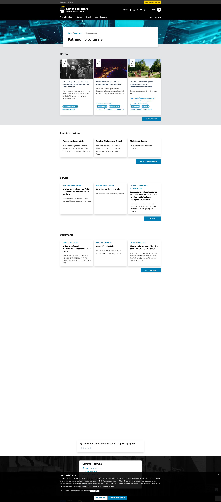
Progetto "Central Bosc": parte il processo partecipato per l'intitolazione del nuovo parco (141, 84)
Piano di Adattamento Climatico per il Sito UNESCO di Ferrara (144, 247)
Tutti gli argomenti (155, 17)
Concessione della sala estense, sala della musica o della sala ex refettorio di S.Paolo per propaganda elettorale (143, 195)
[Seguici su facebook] (130, 9)
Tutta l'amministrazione (148, 161)
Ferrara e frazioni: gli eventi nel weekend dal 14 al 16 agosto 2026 (108, 83)
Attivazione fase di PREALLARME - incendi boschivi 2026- (77, 249)
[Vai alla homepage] (63, 9)
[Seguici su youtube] (140, 9)
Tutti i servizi (152, 219)
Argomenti (77, 33)
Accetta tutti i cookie (117, 498)
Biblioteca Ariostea (138, 141)
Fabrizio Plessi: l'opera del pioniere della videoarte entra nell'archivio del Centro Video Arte (76, 84)
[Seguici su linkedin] (143, 9)
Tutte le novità (151, 119)
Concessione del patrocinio (108, 189)
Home (70, 33)
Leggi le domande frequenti (93, 468)
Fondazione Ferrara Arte (73, 141)
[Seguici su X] (137, 9)
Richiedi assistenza (91, 471)
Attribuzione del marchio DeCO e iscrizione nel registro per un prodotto (76, 192)
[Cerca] (159, 10)
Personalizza (100, 498)
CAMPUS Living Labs (105, 246)
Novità (79, 17)
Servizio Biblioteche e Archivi (109, 141)
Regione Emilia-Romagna (66, 2)
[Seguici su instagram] (133, 9)
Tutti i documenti (151, 270)
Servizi (88, 17)
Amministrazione (66, 17)
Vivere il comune (101, 17)
